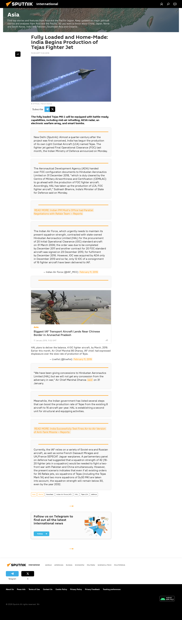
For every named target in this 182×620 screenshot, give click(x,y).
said (90, 379)
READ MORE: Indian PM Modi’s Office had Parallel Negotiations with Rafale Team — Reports (64, 211)
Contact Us (47, 589)
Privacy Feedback (92, 589)
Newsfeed (49, 494)
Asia (36, 327)
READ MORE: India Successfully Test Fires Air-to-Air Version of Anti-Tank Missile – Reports (70, 430)
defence (94, 494)
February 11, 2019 (89, 272)
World (41, 494)
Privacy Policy (76, 589)
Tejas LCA (84, 494)
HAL (76, 494)
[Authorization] (161, 4)
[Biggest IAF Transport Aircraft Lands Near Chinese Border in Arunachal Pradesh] (71, 307)
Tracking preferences (112, 589)
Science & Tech (104, 565)
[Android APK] (167, 599)
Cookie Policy (61, 589)
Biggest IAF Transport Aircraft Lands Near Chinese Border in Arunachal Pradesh (67, 333)
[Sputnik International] (20, 7)
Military (91, 565)
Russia (69, 565)
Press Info (21, 589)
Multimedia (119, 565)
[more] (107, 340)
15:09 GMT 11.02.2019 (40, 53)
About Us (10, 589)
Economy (79, 565)
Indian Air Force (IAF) (64, 494)
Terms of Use (34, 589)
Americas (58, 565)
